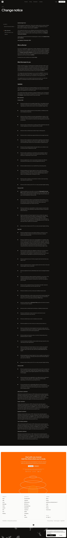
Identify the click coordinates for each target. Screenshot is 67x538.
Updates (6, 34)
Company (41, 1)
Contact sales (61, 1)
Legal (47, 504)
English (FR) (62, 520)
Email (3, 498)
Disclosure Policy (34, 302)
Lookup (4, 507)
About (47, 498)
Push (3, 511)
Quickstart (26, 500)
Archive (21, 95)
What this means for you (9, 32)
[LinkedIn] (48, 517)
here (36, 57)
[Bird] (2, 2)
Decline (60, 535)
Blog (25, 515)
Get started (31, 466)
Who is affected (7, 30)
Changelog (26, 513)
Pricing (30, 1)
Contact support (57, 520)
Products (26, 1)
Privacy (47, 507)
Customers (26, 509)
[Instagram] (49, 517)
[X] (46, 517)
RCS (3, 509)
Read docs (36, 466)
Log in (56, 1)
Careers (25, 517)
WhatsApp (4, 504)
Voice (4, 502)
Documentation (27, 498)
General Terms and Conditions (26, 52)
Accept (51, 535)
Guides (25, 511)
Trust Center (48, 509)
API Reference (26, 502)
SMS (3, 500)
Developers (35, 1)
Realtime (4, 513)
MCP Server (26, 504)
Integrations (26, 507)
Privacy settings (50, 520)
